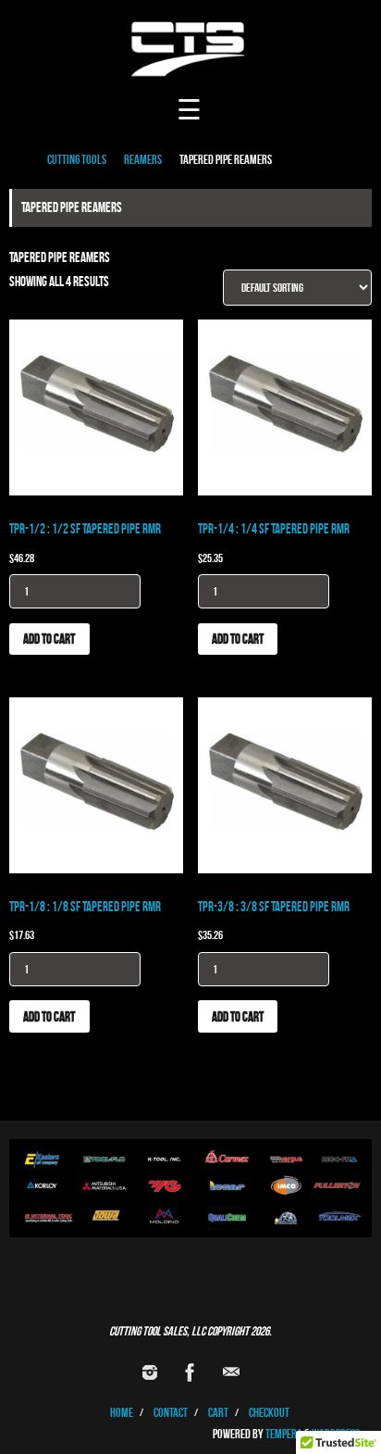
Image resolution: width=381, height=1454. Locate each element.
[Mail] (231, 1372)
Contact (171, 1413)
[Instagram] (150, 1372)
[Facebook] (190, 1372)
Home (121, 1413)
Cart (218, 1413)
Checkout (269, 1413)
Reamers (143, 160)
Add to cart (49, 638)
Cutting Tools (76, 160)
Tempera (283, 1434)
